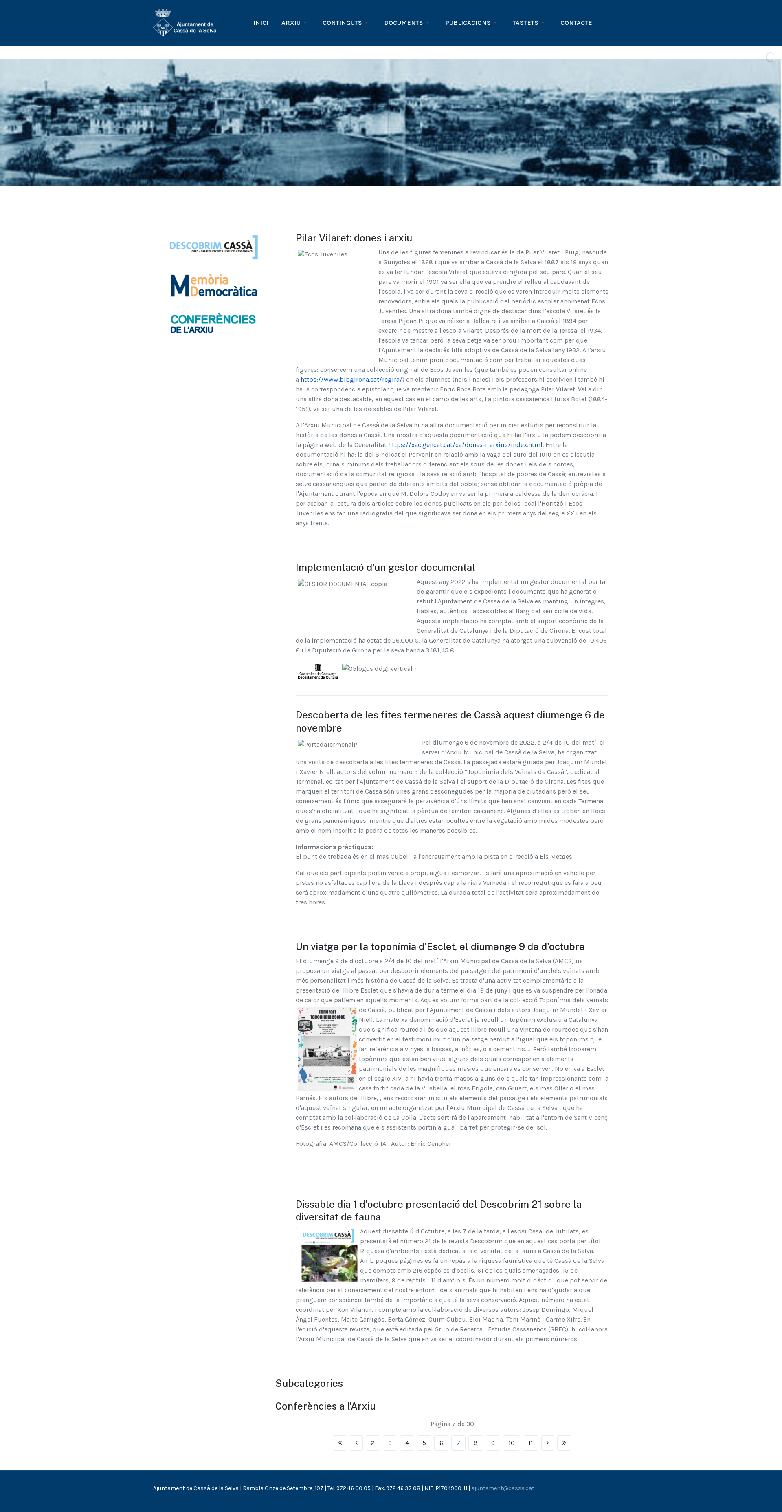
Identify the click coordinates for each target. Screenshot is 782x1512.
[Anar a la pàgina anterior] (356, 1443)
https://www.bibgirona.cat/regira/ (351, 379)
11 (530, 1443)
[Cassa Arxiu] (184, 22)
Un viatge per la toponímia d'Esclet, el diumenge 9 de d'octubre (440, 946)
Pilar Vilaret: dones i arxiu (354, 237)
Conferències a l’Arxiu (325, 1406)
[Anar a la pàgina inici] (340, 1443)
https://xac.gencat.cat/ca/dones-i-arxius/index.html (465, 445)
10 (511, 1443)
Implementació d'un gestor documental (385, 567)
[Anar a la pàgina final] (564, 1443)
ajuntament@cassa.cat (502, 1488)
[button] (295, 23)
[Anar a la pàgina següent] (547, 1443)
